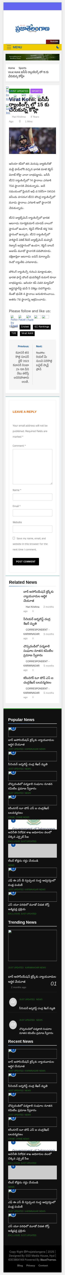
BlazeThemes (48, 1259)
